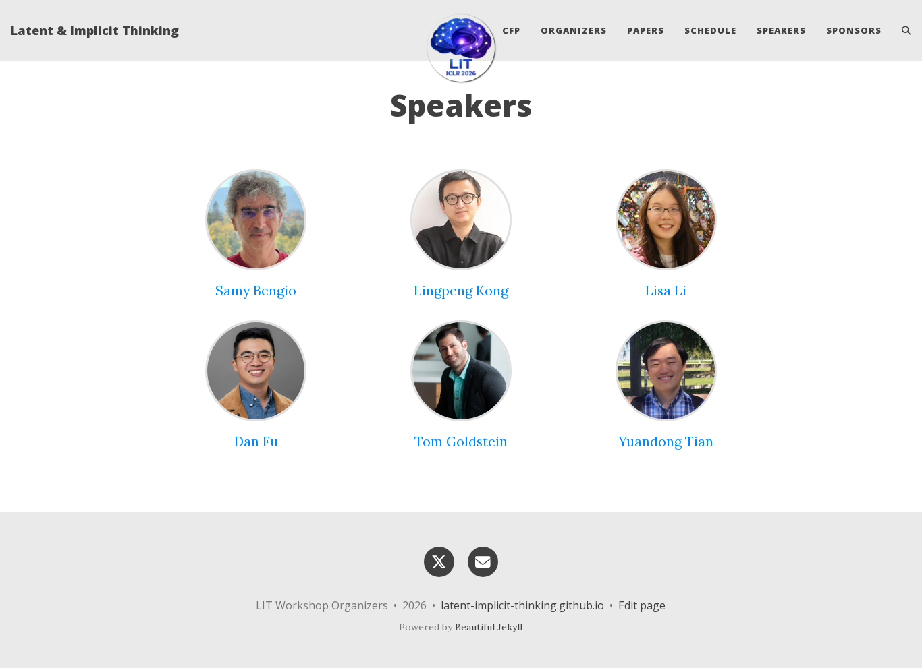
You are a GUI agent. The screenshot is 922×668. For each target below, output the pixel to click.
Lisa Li (665, 290)
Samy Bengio (255, 290)
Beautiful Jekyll (488, 627)
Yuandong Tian (665, 441)
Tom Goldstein (461, 441)
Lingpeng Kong (461, 290)
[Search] (901, 30)
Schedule (710, 30)
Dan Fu (256, 441)
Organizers (574, 30)
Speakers (781, 30)
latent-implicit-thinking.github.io (522, 605)
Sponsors (854, 30)
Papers (645, 30)
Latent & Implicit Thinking (95, 30)
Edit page (642, 605)
